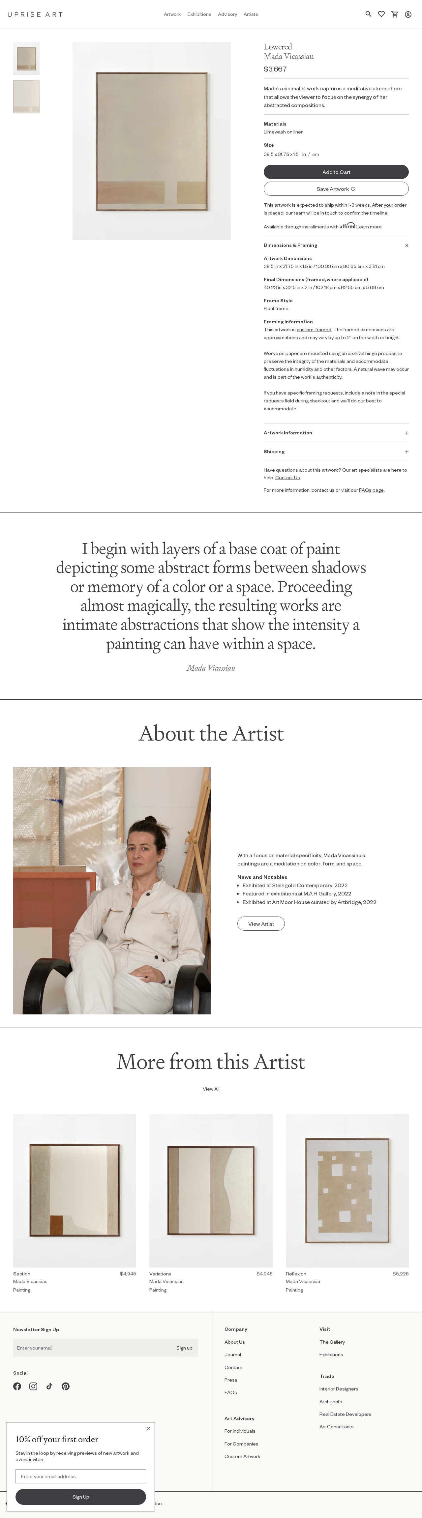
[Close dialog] (148, 1429)
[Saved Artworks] (381, 14)
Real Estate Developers (345, 1414)
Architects (330, 1401)
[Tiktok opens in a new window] (49, 1386)
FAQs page (371, 490)
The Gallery (332, 1342)
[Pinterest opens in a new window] (66, 1386)
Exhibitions (331, 1354)
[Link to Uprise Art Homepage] (35, 14)
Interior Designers (338, 1389)
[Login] (408, 14)
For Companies (241, 1444)
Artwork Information (288, 432)
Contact (233, 1367)
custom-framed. (314, 329)
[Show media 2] (26, 96)
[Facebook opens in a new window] (17, 1386)
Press (231, 1380)
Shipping (274, 451)
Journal (233, 1354)
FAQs (231, 1392)
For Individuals (240, 1431)
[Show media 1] (26, 58)
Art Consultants (336, 1426)
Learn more (369, 226)
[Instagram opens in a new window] (33, 1386)
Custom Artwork (242, 1456)
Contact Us (287, 477)
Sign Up (81, 1497)
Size (269, 145)
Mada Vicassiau (289, 56)
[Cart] (394, 14)
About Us (235, 1342)
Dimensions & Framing (290, 245)
